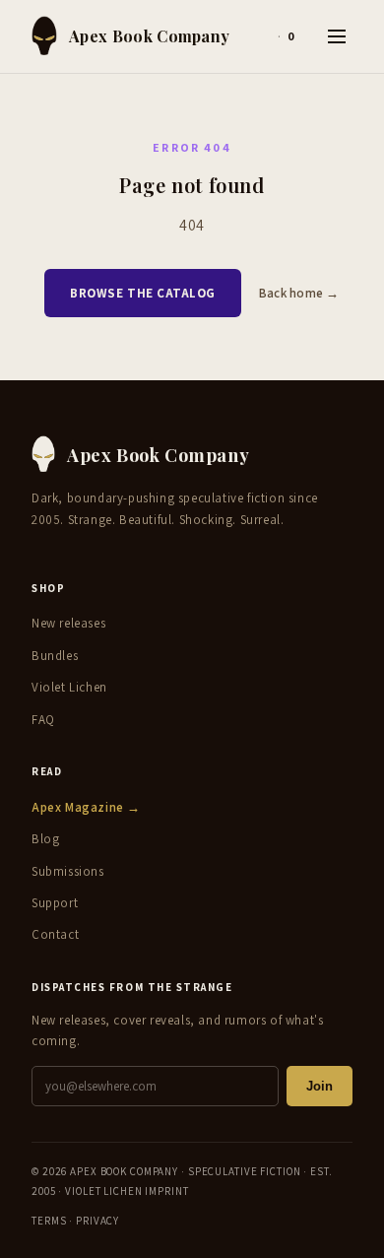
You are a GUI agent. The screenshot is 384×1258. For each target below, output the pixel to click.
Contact (55, 934)
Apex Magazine (86, 807)
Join (319, 1086)
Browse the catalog (142, 293)
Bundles (55, 655)
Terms (49, 1220)
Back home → (299, 293)
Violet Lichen (69, 687)
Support (55, 902)
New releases (68, 623)
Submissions (68, 871)
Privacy (97, 1220)
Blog (45, 838)
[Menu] (336, 36)
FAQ (43, 719)
